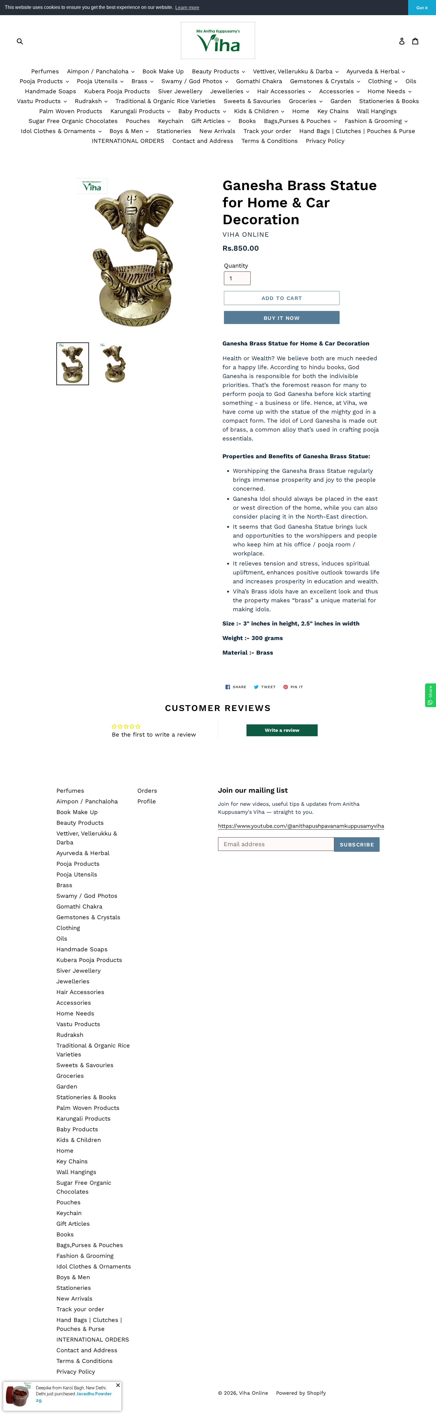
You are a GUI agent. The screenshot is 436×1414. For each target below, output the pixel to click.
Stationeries (174, 131)
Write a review (282, 730)
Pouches (138, 120)
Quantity (236, 265)
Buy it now (282, 318)
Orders (147, 790)
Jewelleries (228, 91)
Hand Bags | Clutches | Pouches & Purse (357, 131)
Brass (140, 81)
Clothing (381, 81)
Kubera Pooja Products (117, 91)
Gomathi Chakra (259, 81)
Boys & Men (127, 131)
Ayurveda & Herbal (373, 71)
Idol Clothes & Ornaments (59, 131)
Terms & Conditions (269, 140)
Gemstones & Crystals (323, 81)
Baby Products (200, 111)
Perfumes (45, 71)
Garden (340, 101)
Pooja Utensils (98, 81)
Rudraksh (89, 101)
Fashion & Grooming (374, 120)
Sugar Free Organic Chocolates (73, 120)
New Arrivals (217, 131)
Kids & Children (257, 111)
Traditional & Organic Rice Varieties (165, 101)
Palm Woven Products (70, 111)
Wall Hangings (377, 111)
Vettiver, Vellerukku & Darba (294, 71)
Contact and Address (202, 140)
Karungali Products (138, 111)
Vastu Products (40, 101)
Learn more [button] (187, 7)
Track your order (267, 131)
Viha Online (253, 1393)
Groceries (304, 101)
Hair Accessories (282, 91)
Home (300, 111)
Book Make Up (163, 71)
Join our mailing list (253, 790)
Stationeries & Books (389, 101)
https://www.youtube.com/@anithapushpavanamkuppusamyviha (301, 826)
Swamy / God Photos (193, 81)
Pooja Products (42, 81)
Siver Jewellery (180, 91)
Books (247, 120)
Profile (146, 801)
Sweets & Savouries (252, 101)
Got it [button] (422, 7)
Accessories (337, 91)
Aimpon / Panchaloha (99, 71)
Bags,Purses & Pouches (298, 120)
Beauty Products (216, 71)
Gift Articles (209, 120)
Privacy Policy (325, 140)
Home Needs (387, 91)
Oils (410, 81)
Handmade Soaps (50, 91)
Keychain (170, 120)
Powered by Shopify (301, 1393)
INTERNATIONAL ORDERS (128, 140)
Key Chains (333, 111)
